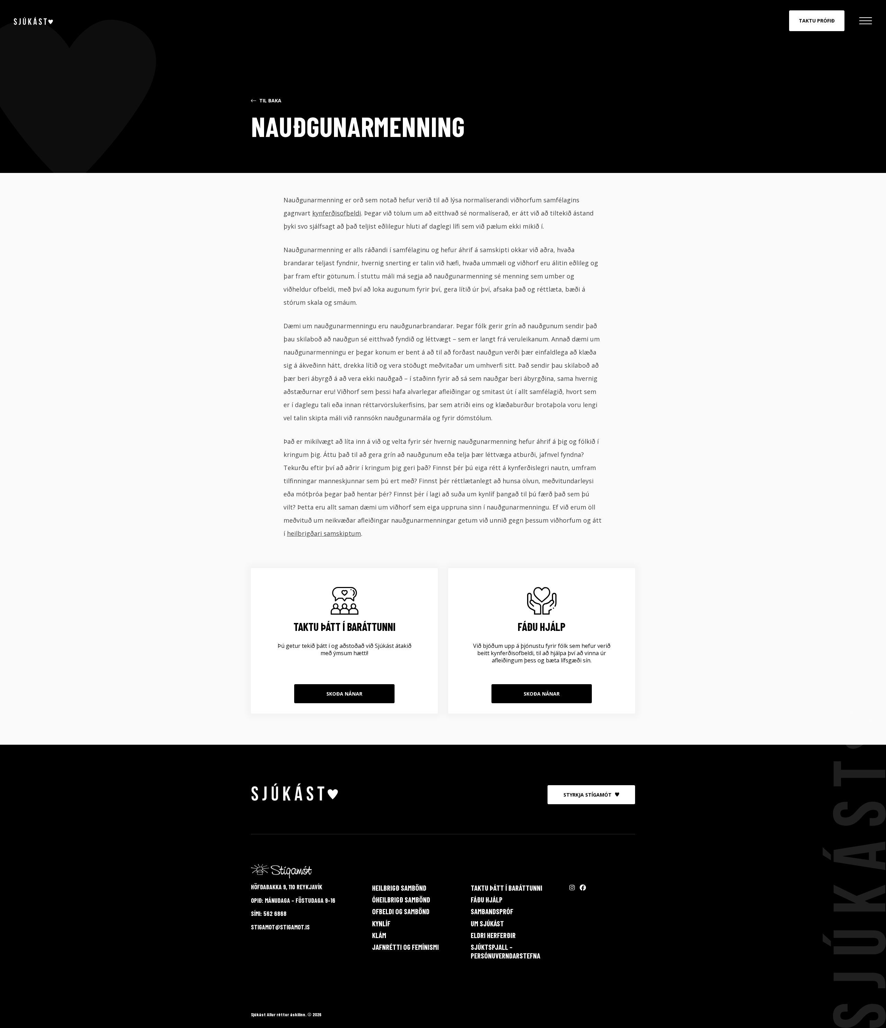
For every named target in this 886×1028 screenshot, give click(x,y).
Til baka (270, 101)
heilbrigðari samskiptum (324, 533)
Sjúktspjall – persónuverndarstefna (505, 951)
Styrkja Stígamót (587, 794)
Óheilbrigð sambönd (401, 899)
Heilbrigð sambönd (399, 887)
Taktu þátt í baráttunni (506, 887)
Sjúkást (33, 21)
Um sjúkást (487, 923)
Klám (379, 935)
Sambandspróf (492, 911)
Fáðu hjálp (487, 899)
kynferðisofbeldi (336, 213)
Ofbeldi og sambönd (401, 911)
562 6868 (275, 913)
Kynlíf (381, 923)
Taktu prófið (817, 20)
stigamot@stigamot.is (280, 927)
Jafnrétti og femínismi (405, 947)
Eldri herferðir (493, 935)
